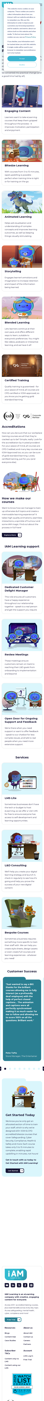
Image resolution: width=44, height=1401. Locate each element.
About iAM (27, 1333)
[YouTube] (7, 1285)
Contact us (28, 1337)
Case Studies (10, 1340)
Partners (27, 1344)
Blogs (7, 1333)
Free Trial (11, 1320)
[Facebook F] (25, 1285)
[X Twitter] (19, 1285)
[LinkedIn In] (13, 1285)
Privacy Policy (30, 37)
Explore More (10, 535)
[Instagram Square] (31, 1285)
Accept (22, 59)
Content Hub (10, 1337)
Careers (26, 1340)
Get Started (13, 1171)
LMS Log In (28, 1356)
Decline (22, 65)
